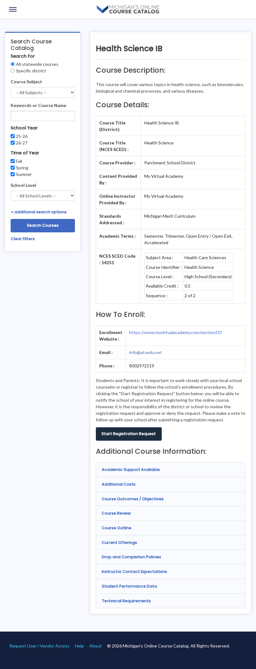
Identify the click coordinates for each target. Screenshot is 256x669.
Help (79, 645)
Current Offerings (119, 542)
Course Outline (116, 528)
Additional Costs (118, 484)
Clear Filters (23, 238)
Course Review (116, 513)
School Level (23, 185)
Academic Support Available (131, 469)
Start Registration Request (128, 433)
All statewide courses (37, 64)
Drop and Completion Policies (131, 557)
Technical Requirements (126, 601)
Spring (22, 167)
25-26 (21, 136)
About (95, 645)
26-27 (21, 142)
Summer (24, 174)
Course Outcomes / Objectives (133, 499)
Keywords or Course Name (38, 105)
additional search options (38, 212)
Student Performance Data (129, 586)
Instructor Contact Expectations (134, 571)
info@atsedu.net (145, 352)
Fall (19, 161)
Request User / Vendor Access (39, 645)
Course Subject (26, 81)
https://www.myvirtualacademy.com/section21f (175, 332)
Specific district (31, 70)
